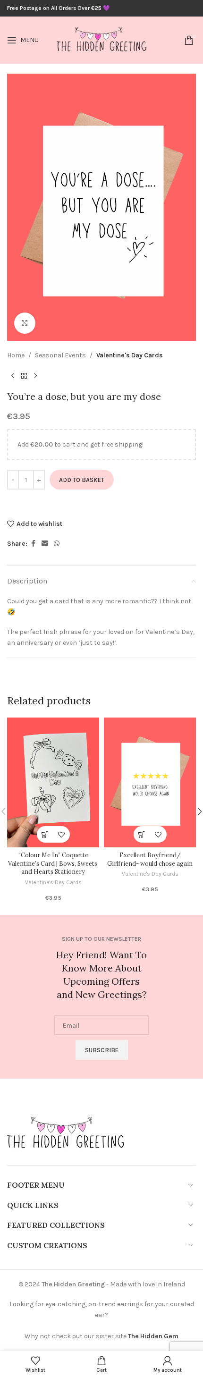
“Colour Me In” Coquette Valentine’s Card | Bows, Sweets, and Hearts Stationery (53, 863)
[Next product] (35, 375)
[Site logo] (101, 39)
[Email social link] (45, 543)
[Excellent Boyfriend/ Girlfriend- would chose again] (150, 783)
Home (16, 355)
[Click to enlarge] (24, 323)
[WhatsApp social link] (56, 543)
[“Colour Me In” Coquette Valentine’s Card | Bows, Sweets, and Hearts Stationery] (53, 783)
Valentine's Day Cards (129, 355)
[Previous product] (12, 375)
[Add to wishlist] (61, 834)
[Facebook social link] (33, 543)
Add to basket (81, 479)
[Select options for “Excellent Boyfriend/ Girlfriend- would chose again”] (142, 834)
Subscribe (101, 1050)
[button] (45, 834)
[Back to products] (24, 375)
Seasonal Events (60, 355)
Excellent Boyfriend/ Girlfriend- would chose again (150, 859)
